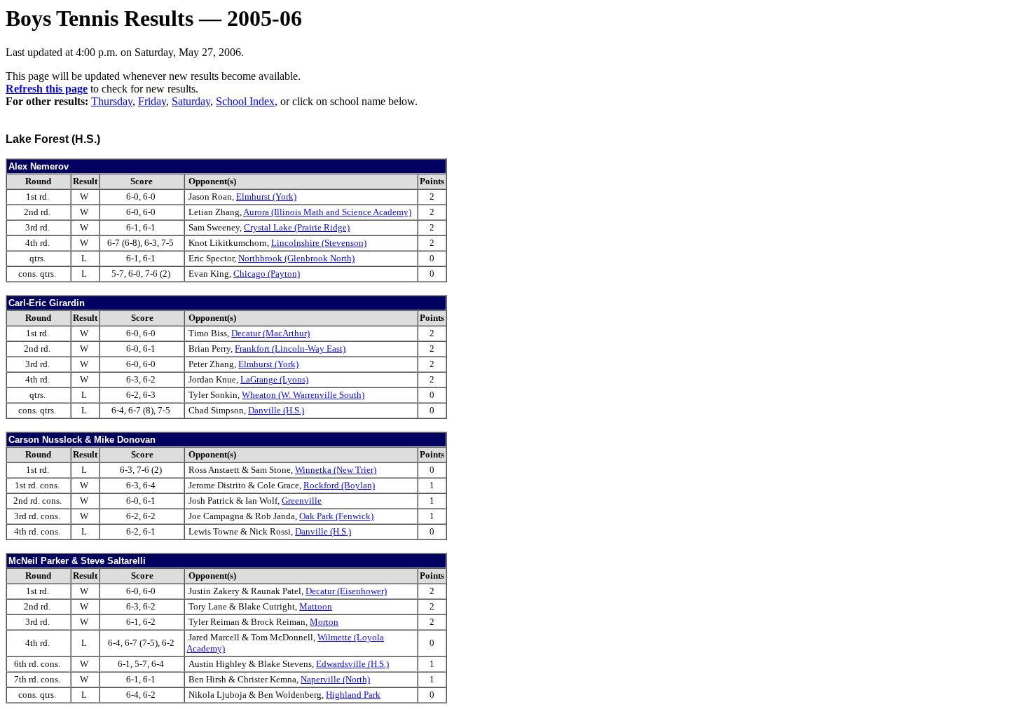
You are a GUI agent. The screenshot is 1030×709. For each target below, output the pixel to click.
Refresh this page (47, 89)
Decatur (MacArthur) (270, 333)
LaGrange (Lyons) (274, 379)
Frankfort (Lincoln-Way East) (290, 348)
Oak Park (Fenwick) (336, 516)
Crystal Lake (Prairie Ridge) (297, 227)
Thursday (111, 101)
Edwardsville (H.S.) (352, 664)
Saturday (191, 101)
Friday (152, 101)
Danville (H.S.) (276, 410)
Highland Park (353, 694)
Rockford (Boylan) (339, 485)
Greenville (302, 500)
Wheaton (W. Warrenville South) (303, 395)
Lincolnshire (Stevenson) (318, 243)
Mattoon (315, 606)
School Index (245, 101)
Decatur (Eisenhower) (346, 591)
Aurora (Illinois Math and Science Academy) (327, 212)
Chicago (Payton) (266, 273)
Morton (324, 622)
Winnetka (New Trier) (335, 469)
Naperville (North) (335, 679)
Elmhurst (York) (266, 196)
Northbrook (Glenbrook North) (296, 258)
